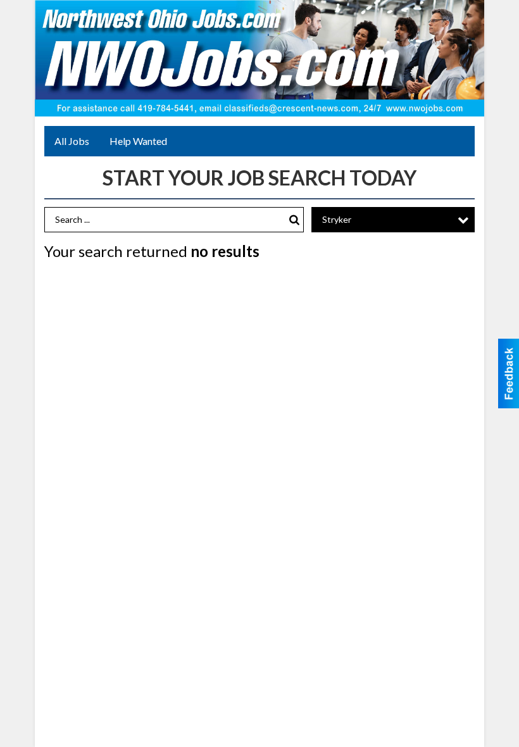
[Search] (294, 220)
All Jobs (71, 141)
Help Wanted (138, 141)
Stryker (336, 219)
